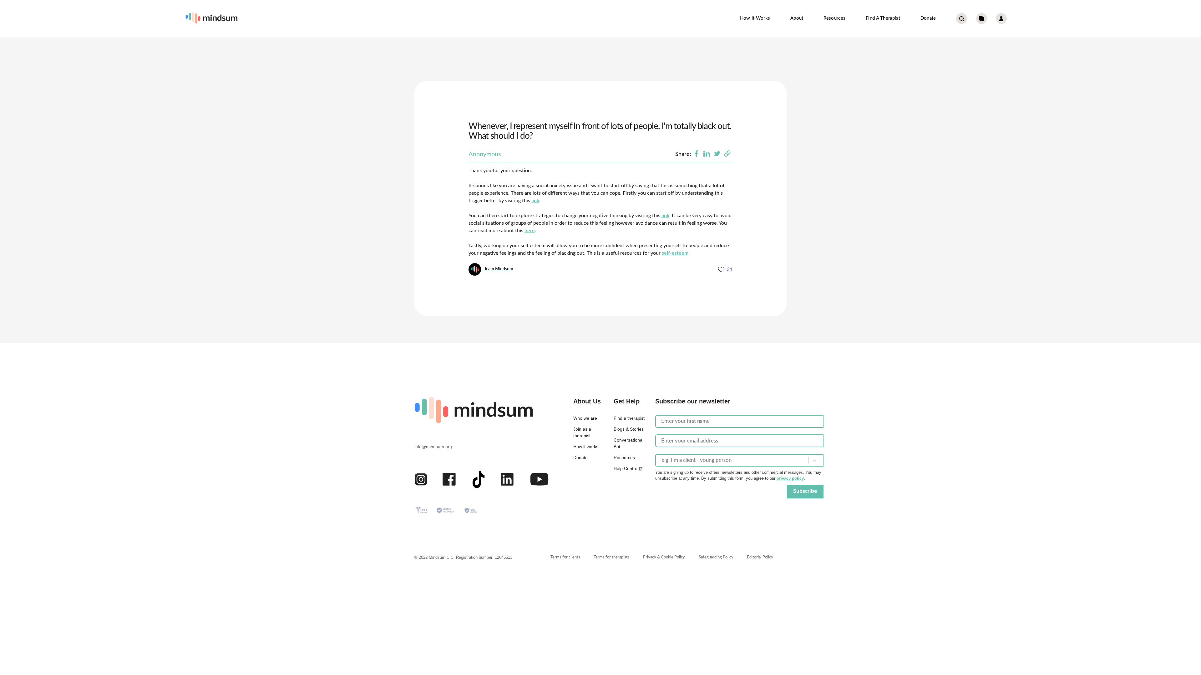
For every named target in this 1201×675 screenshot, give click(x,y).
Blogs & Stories (629, 429)
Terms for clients (565, 557)
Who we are (585, 418)
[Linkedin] (706, 154)
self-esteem (675, 253)
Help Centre (625, 468)
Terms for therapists (612, 557)
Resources (834, 18)
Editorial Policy (760, 557)
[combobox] (662, 460)
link (535, 200)
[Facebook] (696, 154)
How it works (755, 18)
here (529, 230)
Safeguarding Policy (716, 557)
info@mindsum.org (433, 446)
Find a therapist (883, 18)
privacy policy (790, 478)
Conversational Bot (628, 443)
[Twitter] (717, 154)
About (796, 18)
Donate (928, 18)
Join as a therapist (582, 432)
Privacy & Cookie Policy (664, 557)
